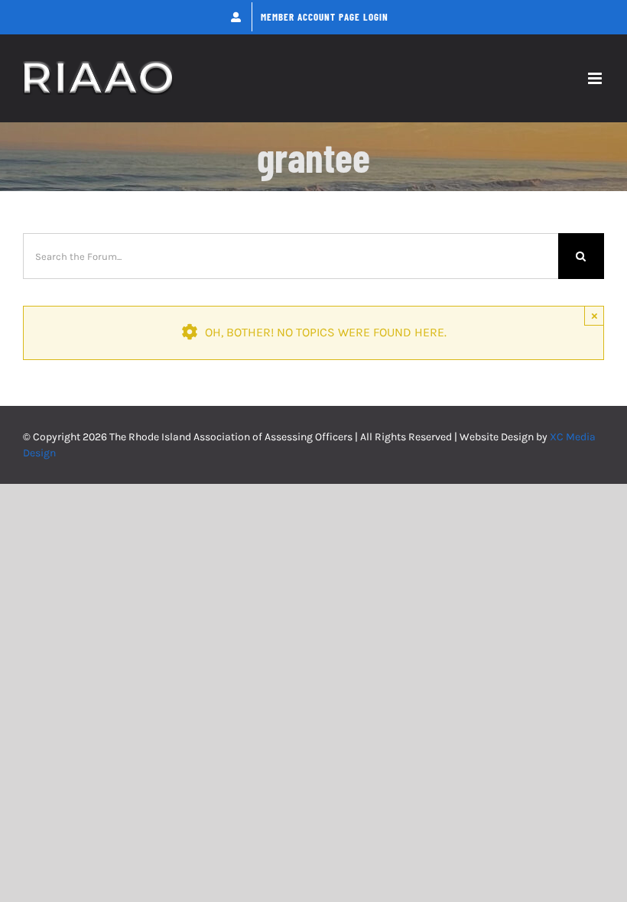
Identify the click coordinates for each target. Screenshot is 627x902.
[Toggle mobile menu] (596, 78)
